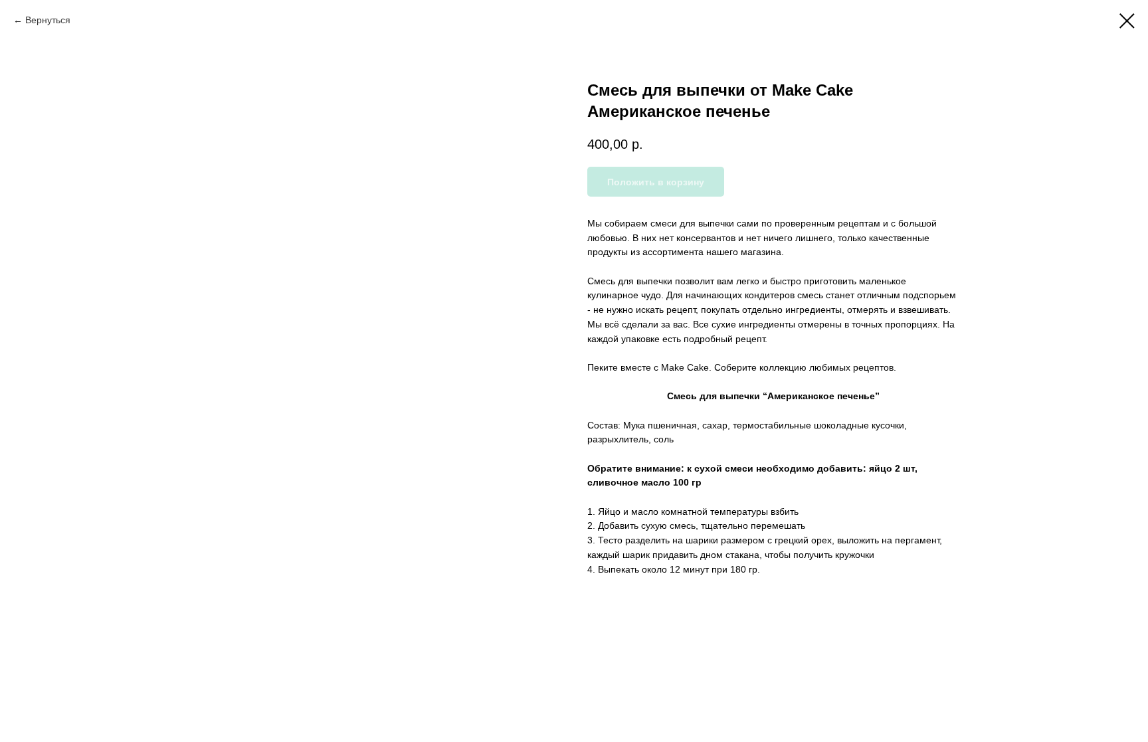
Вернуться (47, 20)
